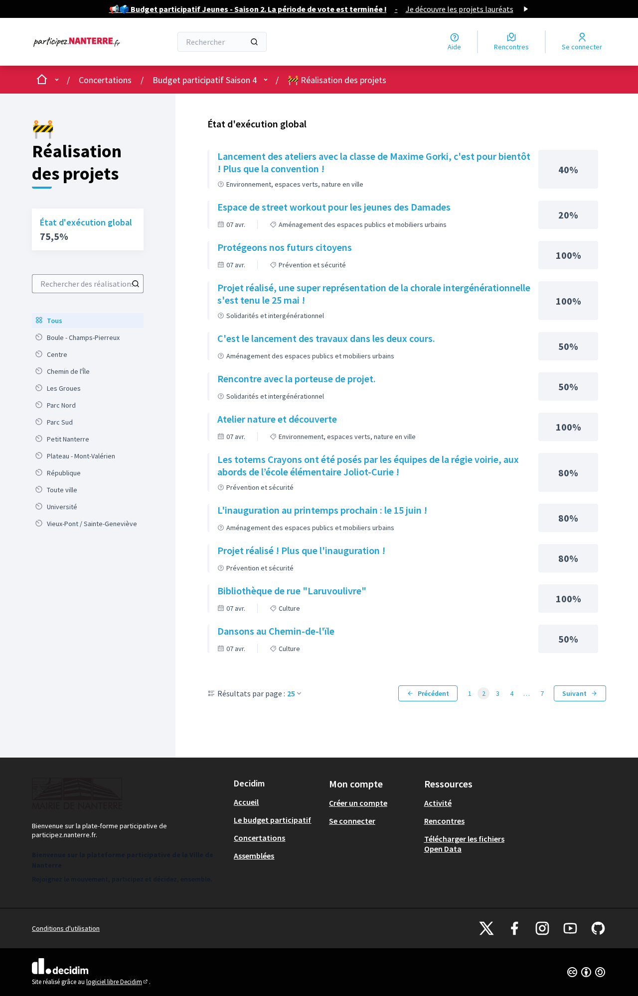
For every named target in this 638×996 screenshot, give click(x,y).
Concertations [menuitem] (259, 838)
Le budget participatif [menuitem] (272, 820)
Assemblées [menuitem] (254, 856)
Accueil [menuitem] (246, 802)
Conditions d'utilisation (66, 928)
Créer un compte (358, 803)
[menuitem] (88, 320)
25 (291, 693)
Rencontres (444, 821)
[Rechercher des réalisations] (136, 283)
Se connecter (352, 821)
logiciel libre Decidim (117, 982)
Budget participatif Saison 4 (205, 80)
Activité (438, 803)
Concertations (105, 80)
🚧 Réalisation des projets (337, 80)
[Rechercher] (254, 41)
